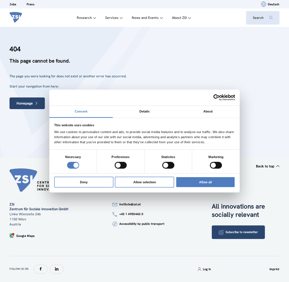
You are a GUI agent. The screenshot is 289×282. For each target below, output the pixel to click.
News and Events (145, 17)
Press (30, 4)
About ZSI (179, 17)
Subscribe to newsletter (242, 232)
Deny (84, 182)
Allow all (205, 182)
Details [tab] (144, 111)
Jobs (13, 4)
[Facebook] (41, 269)
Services (111, 17)
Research (84, 17)
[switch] (121, 165)
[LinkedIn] (57, 269)
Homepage (25, 103)
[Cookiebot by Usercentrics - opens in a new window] (216, 97)
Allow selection (144, 182)
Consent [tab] (81, 111)
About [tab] (208, 111)
